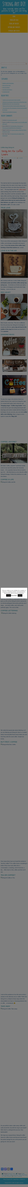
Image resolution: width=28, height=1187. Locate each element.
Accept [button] (8, 595)
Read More (14, 595)
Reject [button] (20, 595)
